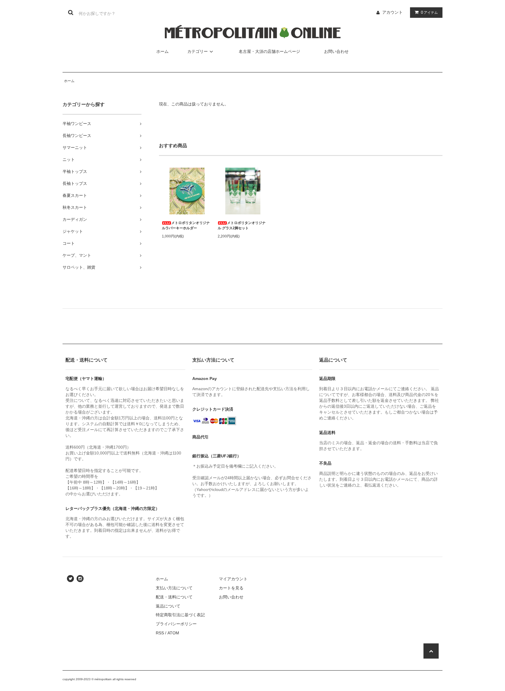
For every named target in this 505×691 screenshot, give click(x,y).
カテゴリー (197, 51)
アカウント (392, 12)
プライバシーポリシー (176, 623)
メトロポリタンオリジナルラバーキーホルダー (186, 225)
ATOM (173, 633)
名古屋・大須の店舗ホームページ (269, 51)
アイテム (429, 12)
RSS (160, 633)
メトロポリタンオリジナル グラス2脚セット (242, 225)
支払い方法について (174, 588)
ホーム (162, 51)
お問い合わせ (336, 51)
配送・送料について (174, 597)
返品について (168, 606)
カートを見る (231, 588)
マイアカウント (233, 579)
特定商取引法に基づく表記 (180, 614)
